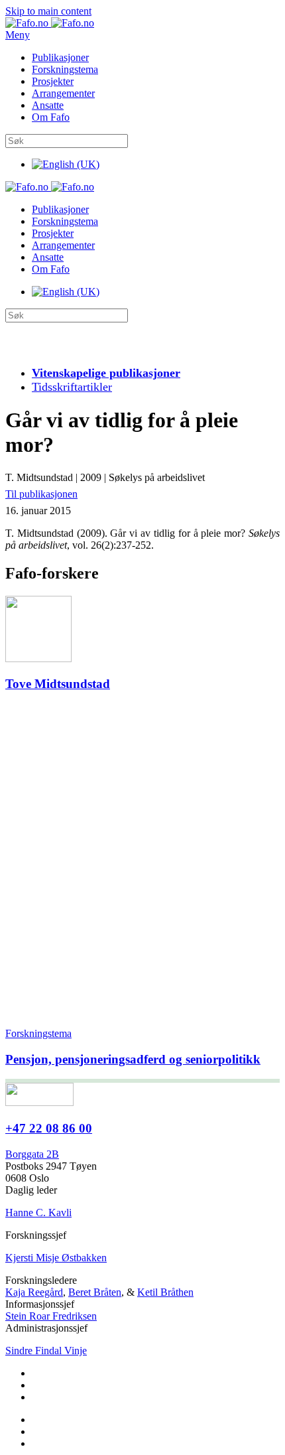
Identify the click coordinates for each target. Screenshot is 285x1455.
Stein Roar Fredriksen (51, 1316)
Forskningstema (65, 69)
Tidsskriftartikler (72, 386)
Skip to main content (48, 11)
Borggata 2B (32, 1154)
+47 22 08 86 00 (48, 1128)
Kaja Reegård (34, 1292)
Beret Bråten (94, 1292)
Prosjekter (53, 81)
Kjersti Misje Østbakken (56, 1257)
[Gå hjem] (49, 23)
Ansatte (48, 105)
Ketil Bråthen (165, 1292)
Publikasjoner (60, 57)
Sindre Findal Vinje (46, 1350)
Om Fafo (51, 117)
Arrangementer (63, 93)
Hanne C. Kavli (38, 1212)
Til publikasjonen (41, 494)
